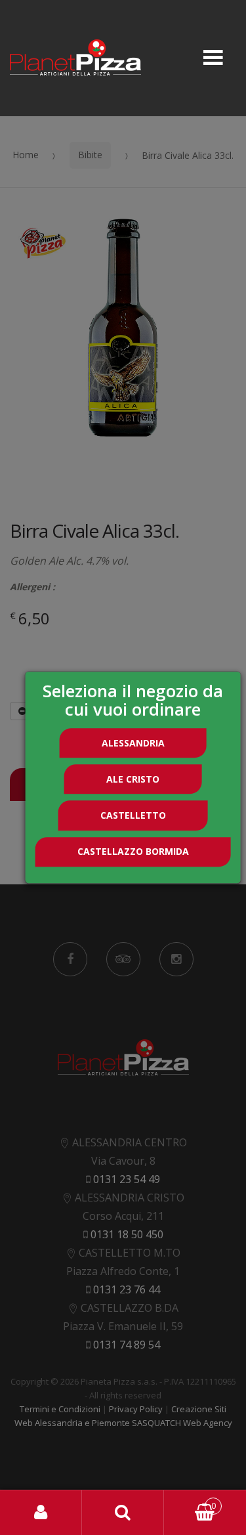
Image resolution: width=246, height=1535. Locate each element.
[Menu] (213, 58)
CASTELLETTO (133, 815)
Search (123, 1512)
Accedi (41, 1512)
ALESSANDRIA (133, 743)
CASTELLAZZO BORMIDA (133, 851)
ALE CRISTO (132, 779)
